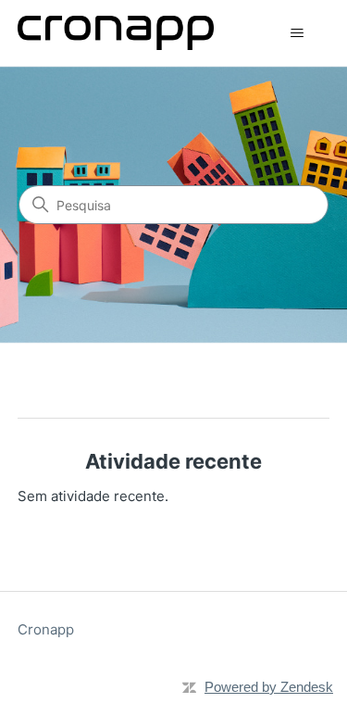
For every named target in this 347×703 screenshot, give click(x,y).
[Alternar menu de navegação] (296, 33)
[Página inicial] (116, 33)
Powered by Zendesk (268, 687)
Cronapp (46, 629)
